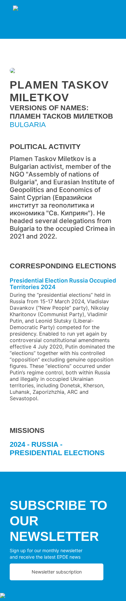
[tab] (63, 451)
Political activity (45, 147)
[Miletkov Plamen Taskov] (63, 71)
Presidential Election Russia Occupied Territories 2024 (63, 283)
